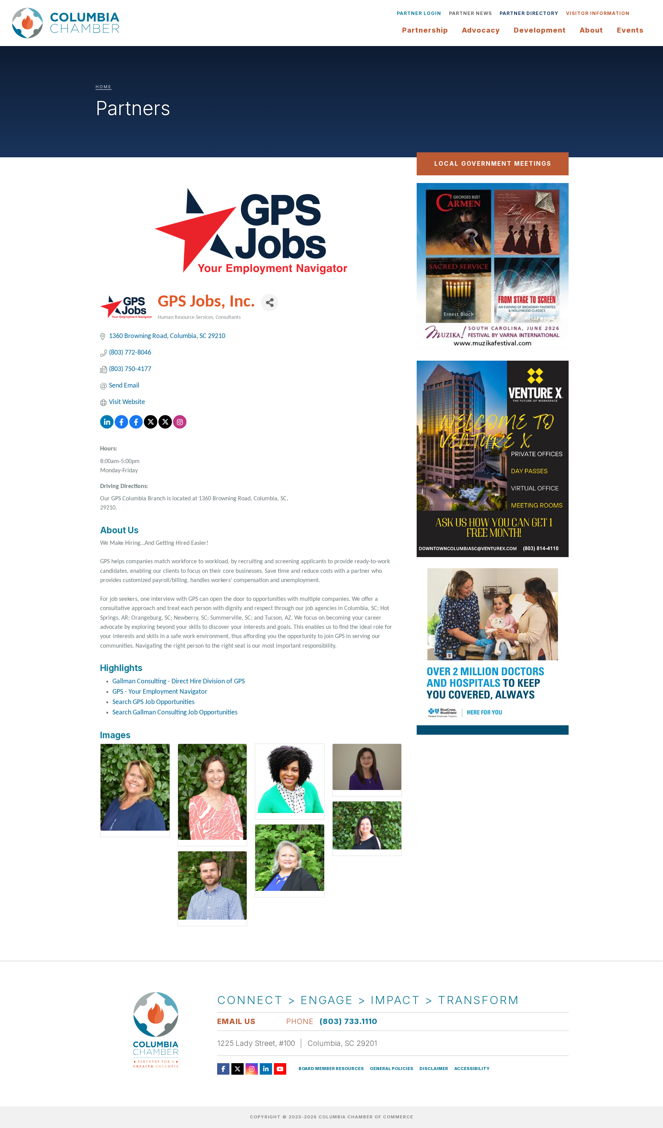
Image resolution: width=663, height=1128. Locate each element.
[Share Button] (269, 302)
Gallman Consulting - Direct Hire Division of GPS (178, 681)
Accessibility (472, 1069)
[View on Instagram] (179, 426)
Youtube (280, 1069)
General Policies (391, 1069)
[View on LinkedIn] (107, 426)
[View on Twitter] (150, 426)
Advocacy (481, 30)
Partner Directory (529, 13)
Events (630, 30)
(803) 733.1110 (349, 1021)
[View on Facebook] (121, 426)
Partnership (425, 30)
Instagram (252, 1069)
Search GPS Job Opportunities (153, 702)
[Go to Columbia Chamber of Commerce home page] (68, 23)
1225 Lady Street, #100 (256, 1043)
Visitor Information (598, 13)
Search (639, 13)
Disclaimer (433, 1069)
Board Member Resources (331, 1069)
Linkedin (266, 1069)
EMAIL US (236, 1021)
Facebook (223, 1069)
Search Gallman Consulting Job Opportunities (174, 712)
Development (540, 30)
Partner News (470, 13)
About (591, 30)
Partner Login (419, 13)
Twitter (237, 1069)
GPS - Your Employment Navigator (159, 692)
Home (104, 86)
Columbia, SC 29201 (342, 1043)
